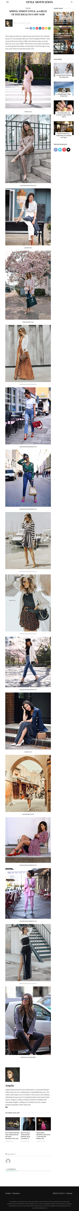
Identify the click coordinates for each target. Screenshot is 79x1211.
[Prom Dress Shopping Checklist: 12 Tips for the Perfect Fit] (43, 1124)
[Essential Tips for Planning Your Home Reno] (64, 70)
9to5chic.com (28, 111)
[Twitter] (7, 1107)
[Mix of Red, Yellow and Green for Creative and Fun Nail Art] (64, 107)
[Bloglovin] (68, 150)
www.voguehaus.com (28, 322)
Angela (15, 23)
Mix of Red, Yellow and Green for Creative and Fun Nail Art (63, 114)
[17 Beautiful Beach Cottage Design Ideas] (64, 88)
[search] (71, 2)
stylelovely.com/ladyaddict (28, 1057)
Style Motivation (39, 2)
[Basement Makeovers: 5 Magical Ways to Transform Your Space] (64, 128)
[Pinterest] (64, 150)
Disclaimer (16, 1193)
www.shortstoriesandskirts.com (28, 446)
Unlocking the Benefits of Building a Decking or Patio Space (63, 35)
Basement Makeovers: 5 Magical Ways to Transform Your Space (63, 135)
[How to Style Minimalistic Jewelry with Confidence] (28, 1124)
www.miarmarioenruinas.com (28, 185)
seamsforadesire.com (28, 814)
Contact (8, 1193)
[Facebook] (5, 1107)
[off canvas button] (7, 2)
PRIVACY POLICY (59, 1193)
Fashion (28, 8)
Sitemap (69, 1193)
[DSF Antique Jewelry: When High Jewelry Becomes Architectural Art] (12, 1124)
